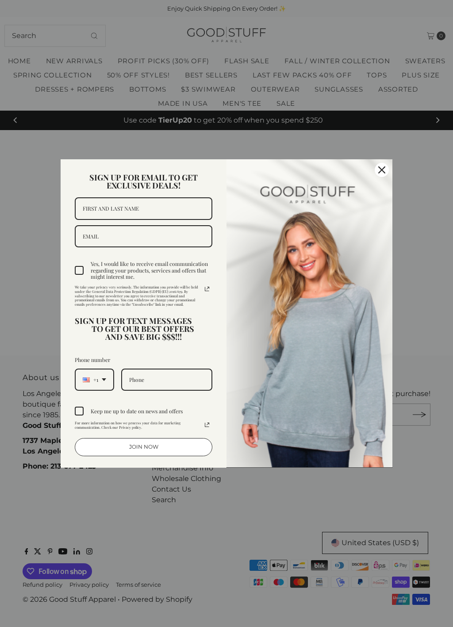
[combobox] (94, 380)
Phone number (92, 359)
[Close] (381, 170)
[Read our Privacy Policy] (207, 289)
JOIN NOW (143, 446)
